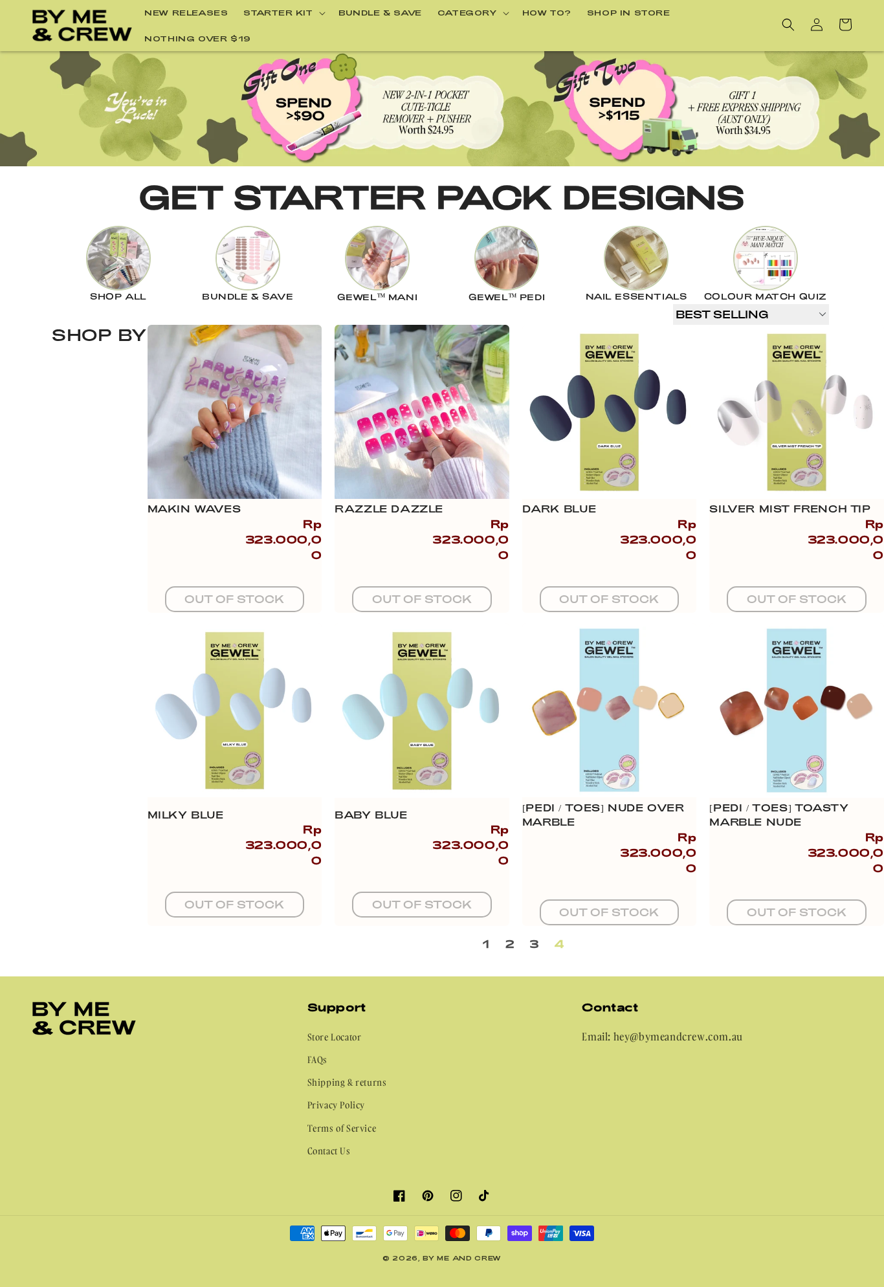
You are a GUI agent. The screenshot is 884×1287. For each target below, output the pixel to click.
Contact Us (329, 1151)
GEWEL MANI (377, 297)
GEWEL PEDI (507, 297)
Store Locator (334, 1037)
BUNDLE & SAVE (248, 296)
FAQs (317, 1059)
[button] (283, 13)
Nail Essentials (636, 296)
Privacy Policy (336, 1105)
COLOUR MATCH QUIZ (765, 296)
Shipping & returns (347, 1082)
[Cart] (845, 24)
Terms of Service (342, 1128)
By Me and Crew (462, 1258)
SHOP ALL (118, 296)
